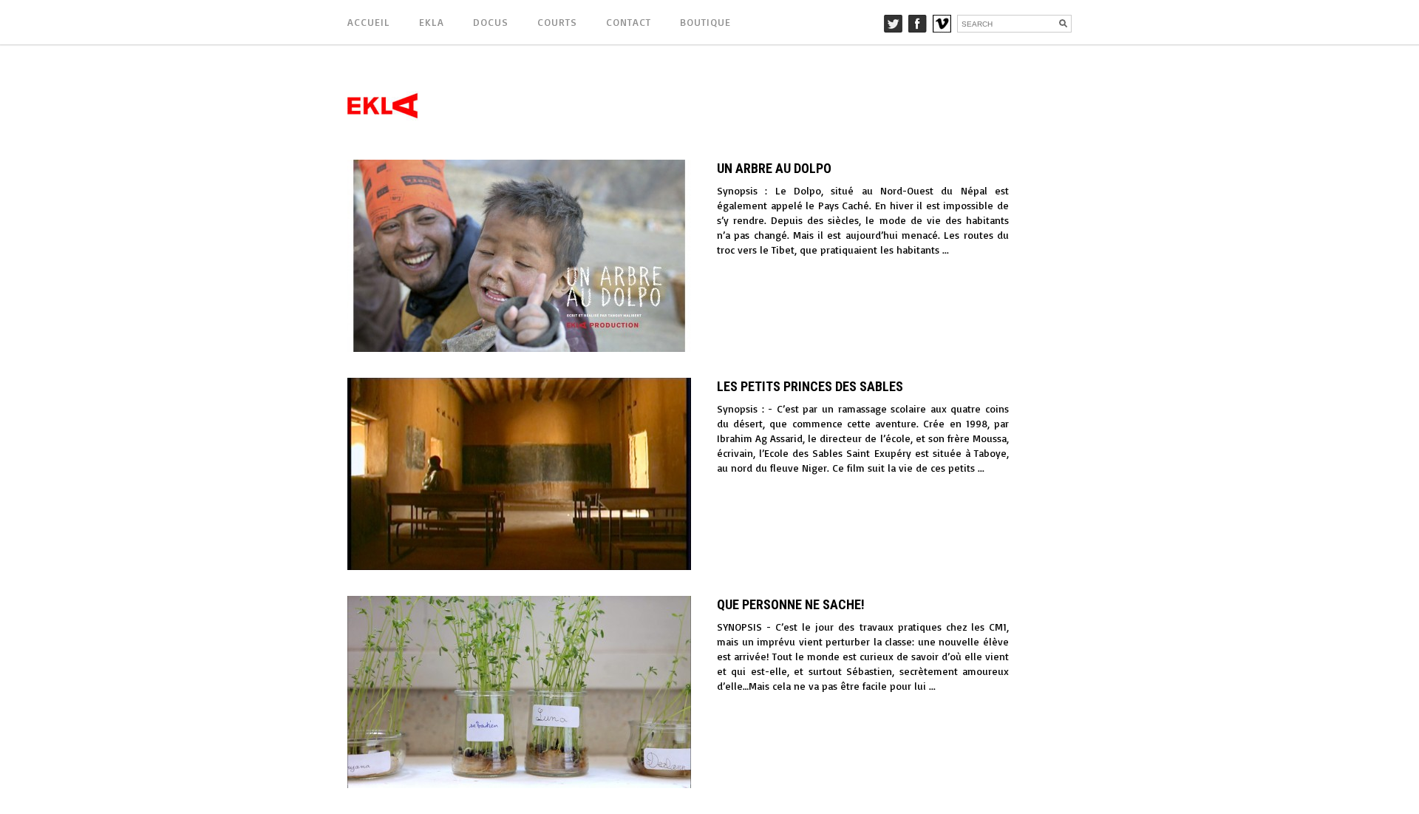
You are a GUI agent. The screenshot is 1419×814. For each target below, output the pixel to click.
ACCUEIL (368, 22)
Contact (628, 22)
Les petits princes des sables (810, 386)
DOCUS (490, 22)
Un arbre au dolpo (774, 168)
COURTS (557, 22)
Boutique (705, 22)
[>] (1059, 256)
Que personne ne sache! (791, 604)
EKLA (431, 22)
